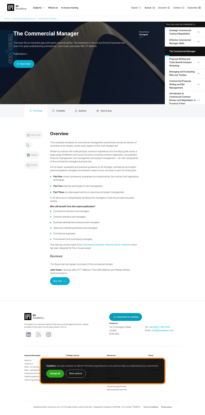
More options (75, 373)
